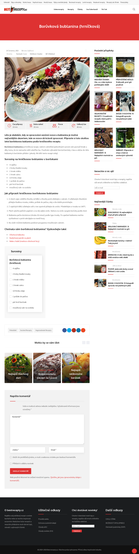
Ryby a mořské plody (60, 2)
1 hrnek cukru (18, 285)
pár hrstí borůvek (19, 302)
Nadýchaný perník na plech (20, 238)
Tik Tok (104, 9)
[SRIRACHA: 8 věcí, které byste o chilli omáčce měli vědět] (100, 255)
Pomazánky (124, 2)
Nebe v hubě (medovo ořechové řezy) (24, 241)
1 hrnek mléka (18, 279)
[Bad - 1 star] (11, 407)
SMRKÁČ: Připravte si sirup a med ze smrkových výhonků (124, 152)
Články (80, 9)
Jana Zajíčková (29, 51)
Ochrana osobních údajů (47, 523)
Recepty (71, 9)
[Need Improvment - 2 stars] (13, 407)
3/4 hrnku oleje (19, 291)
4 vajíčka (16, 268)
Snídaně (21, 367)
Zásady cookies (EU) (45, 531)
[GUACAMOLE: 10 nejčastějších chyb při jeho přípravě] (100, 212)
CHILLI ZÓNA (110, 519)
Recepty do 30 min (113, 2)
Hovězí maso (48, 2)
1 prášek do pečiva (20, 296)
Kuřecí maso (27, 2)
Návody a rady (117, 209)
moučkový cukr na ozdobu (23, 307)
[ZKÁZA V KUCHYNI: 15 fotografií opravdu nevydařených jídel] (125, 101)
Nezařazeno (116, 252)
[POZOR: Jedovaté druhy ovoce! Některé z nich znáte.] (100, 269)
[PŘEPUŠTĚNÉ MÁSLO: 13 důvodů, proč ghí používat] (125, 67)
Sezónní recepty (26, 330)
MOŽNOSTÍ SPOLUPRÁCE (115, 523)
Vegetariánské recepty (43, 330)
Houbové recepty (99, 2)
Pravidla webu (43, 519)
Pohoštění (13, 330)
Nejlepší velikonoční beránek (75, 373)
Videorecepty (59, 9)
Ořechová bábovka (16, 234)
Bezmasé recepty (75, 2)
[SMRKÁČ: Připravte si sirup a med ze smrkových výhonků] (125, 138)
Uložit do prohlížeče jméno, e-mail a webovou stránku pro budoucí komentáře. (44, 457)
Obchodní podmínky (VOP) (115, 527)
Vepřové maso (37, 2)
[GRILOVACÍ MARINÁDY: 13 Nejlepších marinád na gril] (103, 138)
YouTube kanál (92, 9)
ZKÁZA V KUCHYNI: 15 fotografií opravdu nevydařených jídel (125, 116)
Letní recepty (87, 2)
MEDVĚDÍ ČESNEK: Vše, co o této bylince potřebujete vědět (103, 82)
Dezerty (9, 54)
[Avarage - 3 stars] (15, 407)
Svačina (18, 370)
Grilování (7, 2)
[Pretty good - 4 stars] (17, 407)
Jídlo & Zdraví (116, 266)
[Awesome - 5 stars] (19, 407)
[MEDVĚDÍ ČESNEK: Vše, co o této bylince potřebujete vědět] (103, 67)
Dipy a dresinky (16, 2)
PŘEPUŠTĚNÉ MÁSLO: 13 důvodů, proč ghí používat (125, 82)
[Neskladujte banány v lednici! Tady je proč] (100, 240)
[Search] (134, 9)
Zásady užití (42, 527)
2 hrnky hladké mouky (21, 274)
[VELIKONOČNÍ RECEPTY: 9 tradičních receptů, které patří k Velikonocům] (103, 101)
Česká (25, 54)
